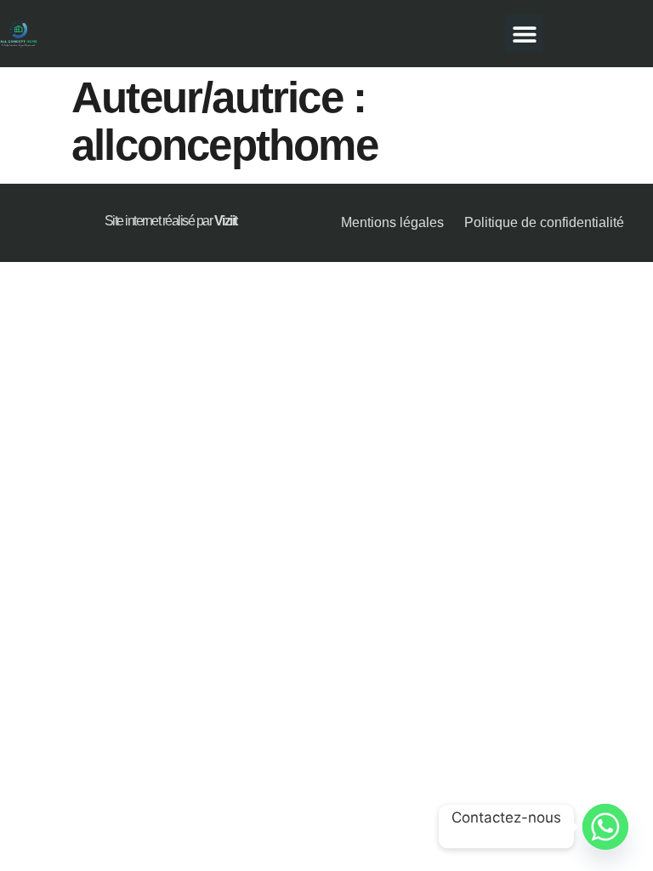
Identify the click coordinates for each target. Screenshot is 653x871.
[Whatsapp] (605, 827)
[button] (524, 33)
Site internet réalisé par (171, 220)
